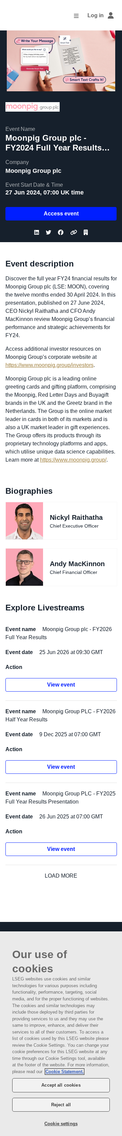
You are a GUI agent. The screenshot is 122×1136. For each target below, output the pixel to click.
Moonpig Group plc (33, 170)
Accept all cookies (60, 1085)
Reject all (61, 1104)
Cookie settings (61, 1123)
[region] (61, 1033)
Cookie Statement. (64, 1071)
